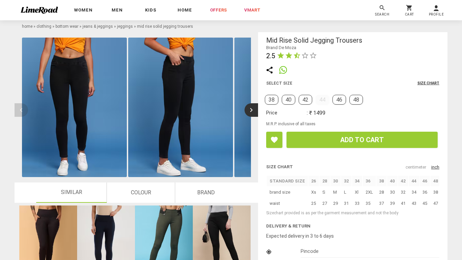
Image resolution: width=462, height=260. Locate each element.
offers (218, 10)
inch (435, 167)
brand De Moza (281, 47)
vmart (252, 10)
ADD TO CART (362, 140)
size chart (428, 83)
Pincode (310, 251)
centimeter (416, 167)
